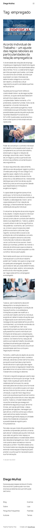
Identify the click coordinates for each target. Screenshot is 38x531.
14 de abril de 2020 (9, 460)
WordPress (31, 527)
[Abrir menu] (33, 3)
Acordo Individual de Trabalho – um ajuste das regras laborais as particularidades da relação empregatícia (18, 51)
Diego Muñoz (9, 3)
